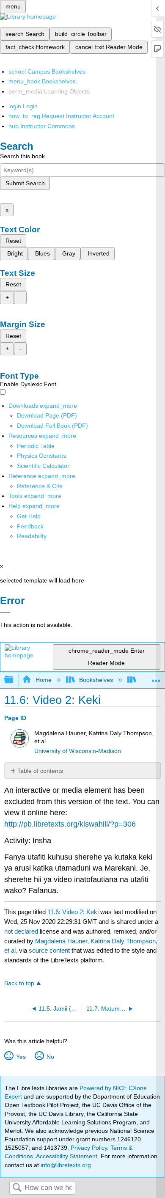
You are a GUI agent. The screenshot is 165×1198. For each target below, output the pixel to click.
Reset (13, 240)
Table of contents (40, 770)
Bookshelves (96, 679)
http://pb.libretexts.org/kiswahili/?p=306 (70, 824)
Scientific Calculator (43, 465)
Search (17, 1188)
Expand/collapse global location (156, 677)
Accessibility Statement (66, 1156)
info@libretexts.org (65, 1165)
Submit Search (25, 183)
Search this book (22, 156)
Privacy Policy (89, 1147)
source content (49, 950)
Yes (20, 1056)
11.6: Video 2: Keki (73, 911)
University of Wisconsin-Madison (77, 751)
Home (43, 679)
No (50, 1056)
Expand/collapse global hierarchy (14, 680)
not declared (22, 931)
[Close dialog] (5, 612)
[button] (30, 526)
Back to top (19, 983)
